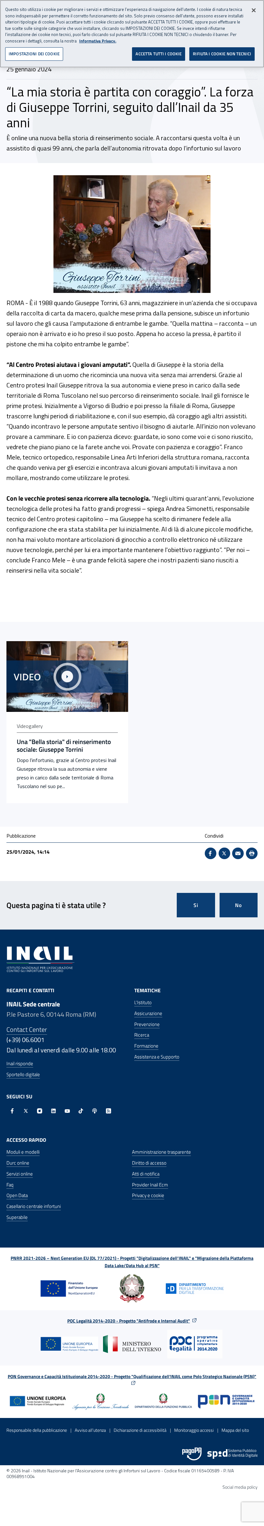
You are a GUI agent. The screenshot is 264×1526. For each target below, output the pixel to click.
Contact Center (26, 1029)
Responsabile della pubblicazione (36, 1430)
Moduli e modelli (23, 1152)
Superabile (17, 1217)
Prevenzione (147, 1024)
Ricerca (141, 1035)
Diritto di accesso (149, 1163)
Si (195, 905)
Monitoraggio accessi (194, 1430)
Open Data (17, 1195)
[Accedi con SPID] (232, 1454)
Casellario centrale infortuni (33, 1206)
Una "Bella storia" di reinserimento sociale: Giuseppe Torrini (64, 745)
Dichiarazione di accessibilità (140, 1430)
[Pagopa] (192, 1454)
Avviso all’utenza (90, 1430)
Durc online (17, 1163)
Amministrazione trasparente (161, 1152)
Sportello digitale (23, 1074)
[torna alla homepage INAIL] (40, 959)
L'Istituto (143, 1002)
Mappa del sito (235, 1430)
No (238, 905)
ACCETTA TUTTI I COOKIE (159, 53)
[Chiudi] (254, 10)
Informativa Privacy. (97, 41)
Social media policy (240, 1487)
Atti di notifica (145, 1173)
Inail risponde (19, 1063)
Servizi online (19, 1173)
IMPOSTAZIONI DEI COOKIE (34, 53)
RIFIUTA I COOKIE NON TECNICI (222, 53)
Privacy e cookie (148, 1195)
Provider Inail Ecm (150, 1184)
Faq (10, 1184)
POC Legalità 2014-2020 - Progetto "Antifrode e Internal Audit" (128, 1320)
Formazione (146, 1045)
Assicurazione (148, 1013)
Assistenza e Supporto (156, 1056)
